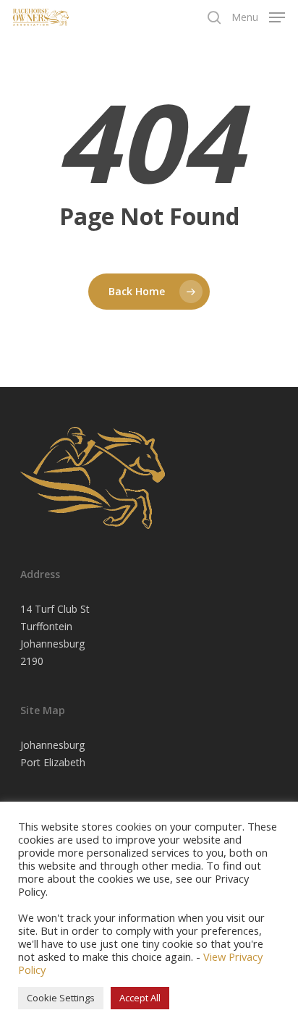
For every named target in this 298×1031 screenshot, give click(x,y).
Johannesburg (52, 745)
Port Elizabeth (52, 762)
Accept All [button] (140, 997)
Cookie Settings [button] (61, 997)
